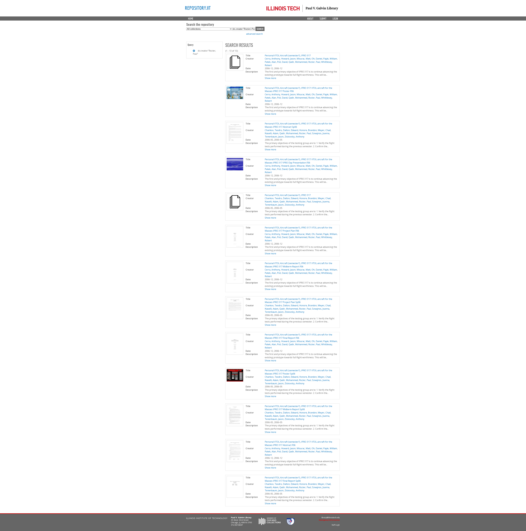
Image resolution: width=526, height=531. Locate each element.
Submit (323, 18)
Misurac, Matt (304, 58)
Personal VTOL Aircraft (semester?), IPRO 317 (288, 55)
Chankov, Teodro (273, 130)
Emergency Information (329, 520)
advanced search (254, 33)
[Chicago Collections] (270, 524)
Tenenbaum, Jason (274, 136)
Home (190, 18)
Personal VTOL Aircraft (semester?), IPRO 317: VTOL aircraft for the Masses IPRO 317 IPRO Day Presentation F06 (298, 161)
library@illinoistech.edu (330, 517)
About (310, 18)
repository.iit (198, 8)
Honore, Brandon (308, 130)
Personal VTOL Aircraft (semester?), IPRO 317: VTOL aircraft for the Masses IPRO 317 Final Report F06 (298, 336)
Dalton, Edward (290, 130)
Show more (270, 78)
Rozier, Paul (314, 61)
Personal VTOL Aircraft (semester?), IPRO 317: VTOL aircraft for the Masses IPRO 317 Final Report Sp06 (298, 479)
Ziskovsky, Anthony (294, 136)
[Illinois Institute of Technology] (206, 519)
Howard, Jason (288, 58)
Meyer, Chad (324, 130)
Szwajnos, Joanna (320, 133)
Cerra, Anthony (272, 58)
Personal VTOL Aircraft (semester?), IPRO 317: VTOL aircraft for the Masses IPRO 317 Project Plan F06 (298, 229)
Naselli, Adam (271, 133)
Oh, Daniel (317, 58)
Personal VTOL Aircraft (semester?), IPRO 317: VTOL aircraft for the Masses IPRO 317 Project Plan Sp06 (298, 300)
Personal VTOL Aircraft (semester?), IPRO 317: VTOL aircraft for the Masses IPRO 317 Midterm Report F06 (298, 265)
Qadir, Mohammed (298, 61)
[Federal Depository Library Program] (290, 524)
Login (335, 18)
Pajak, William (330, 58)
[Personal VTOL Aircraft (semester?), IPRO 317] (235, 69)
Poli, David (282, 61)
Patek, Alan (270, 61)
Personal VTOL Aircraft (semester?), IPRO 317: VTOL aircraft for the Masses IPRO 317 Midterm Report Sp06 (298, 408)
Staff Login (336, 525)
